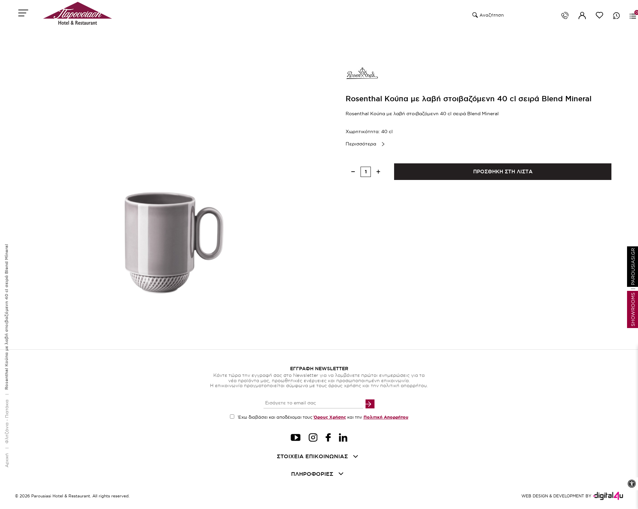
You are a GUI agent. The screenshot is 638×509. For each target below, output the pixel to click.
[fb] (328, 438)
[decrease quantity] (353, 171)
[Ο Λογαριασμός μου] (582, 17)
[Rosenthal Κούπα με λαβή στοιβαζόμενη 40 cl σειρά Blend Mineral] (163, 203)
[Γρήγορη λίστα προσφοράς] (616, 16)
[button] (474, 15)
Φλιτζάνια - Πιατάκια (6, 421)
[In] (343, 438)
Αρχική (6, 460)
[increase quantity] (378, 171)
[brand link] (362, 74)
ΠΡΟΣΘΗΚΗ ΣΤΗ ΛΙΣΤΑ (503, 171)
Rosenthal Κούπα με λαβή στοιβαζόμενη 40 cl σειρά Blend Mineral (6, 317)
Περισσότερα (361, 143)
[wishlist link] (599, 16)
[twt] (296, 438)
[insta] (313, 438)
